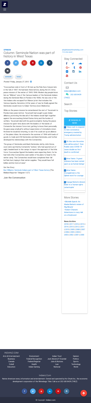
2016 (77, 224)
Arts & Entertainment (11, 356)
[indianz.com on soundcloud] (80, 63)
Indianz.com (50, 400)
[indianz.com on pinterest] (80, 67)
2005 (72, 232)
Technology (75, 364)
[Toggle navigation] (5, 9)
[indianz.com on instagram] (73, 71)
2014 (66, 227)
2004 (78, 232)
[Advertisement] (45, 29)
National (57, 367)
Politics (76, 359)
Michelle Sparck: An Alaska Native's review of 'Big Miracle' (74, 204)
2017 (71, 224)
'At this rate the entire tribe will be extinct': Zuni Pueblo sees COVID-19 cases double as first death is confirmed (74, 146)
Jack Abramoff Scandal (57, 359)
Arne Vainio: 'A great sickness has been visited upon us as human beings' (74, 161)
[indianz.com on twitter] (73, 63)
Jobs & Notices (57, 361)
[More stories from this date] (31, 82)
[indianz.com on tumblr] (75, 67)
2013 (72, 227)
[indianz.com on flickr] (67, 71)
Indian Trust (57, 356)
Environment (34, 356)
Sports (76, 361)
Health (34, 364)
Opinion (7, 50)
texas (19, 77)
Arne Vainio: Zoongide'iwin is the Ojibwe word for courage (73, 173)
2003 (66, 235)
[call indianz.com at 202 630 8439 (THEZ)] (67, 94)
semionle (8, 77)
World (76, 367)
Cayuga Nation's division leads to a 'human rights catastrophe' (74, 184)
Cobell (11, 364)
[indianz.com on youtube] (67, 75)
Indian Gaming (34, 367)
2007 (83, 229)
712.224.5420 (67, 52)
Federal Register (34, 361)
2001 (77, 235)
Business (11, 359)
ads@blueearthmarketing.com (72, 50)
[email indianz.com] (67, 87)
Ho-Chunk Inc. (70, 379)
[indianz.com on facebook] (67, 63)
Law (57, 364)
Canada (11, 361)
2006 (67, 232)
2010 (67, 229)
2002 (71, 235)
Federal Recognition (34, 359)
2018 (66, 224)
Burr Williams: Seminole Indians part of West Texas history (27, 170)
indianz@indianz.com (72, 91)
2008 (78, 229)
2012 (77, 227)
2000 (82, 235)
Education (11, 367)
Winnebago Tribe (45, 381)
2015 (82, 224)
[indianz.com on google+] (68, 67)
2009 (72, 229)
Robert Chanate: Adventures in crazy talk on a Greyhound (73, 212)
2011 (82, 227)
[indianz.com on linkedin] (80, 71)
